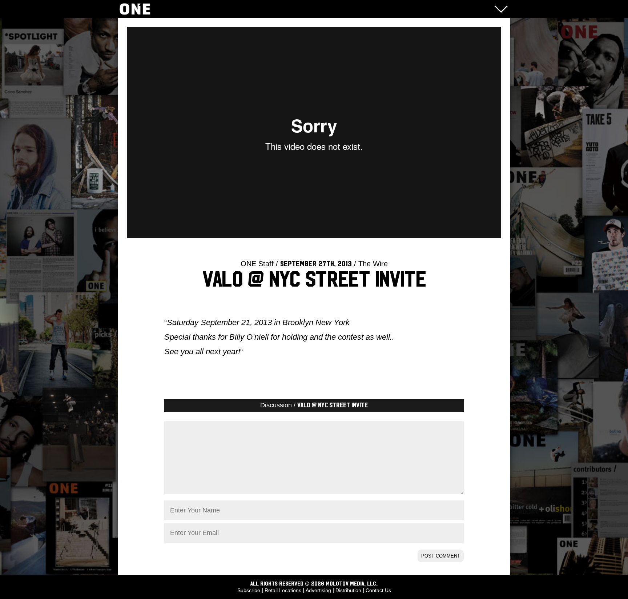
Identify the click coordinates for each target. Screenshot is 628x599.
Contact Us (378, 590)
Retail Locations (283, 590)
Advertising (318, 590)
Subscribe (248, 590)
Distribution (348, 590)
